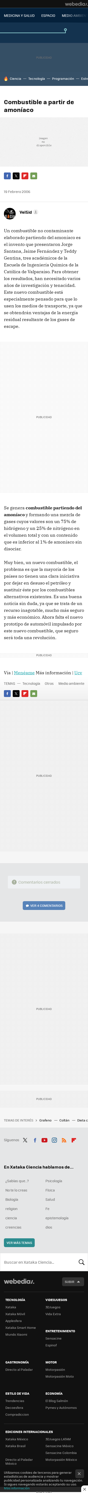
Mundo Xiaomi (16, 1334)
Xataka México (16, 1439)
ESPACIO (48, 15)
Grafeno (45, 1120)
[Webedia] (76, 4)
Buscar (81, 1262)
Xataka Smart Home (20, 1327)
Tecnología (36, 78)
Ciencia (15, 78)
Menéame (24, 673)
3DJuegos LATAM (58, 1439)
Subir (69, 1281)
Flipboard (25, 175)
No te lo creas (16, 1190)
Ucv (78, 673)
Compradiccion (17, 1414)
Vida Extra (53, 1313)
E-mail (33, 175)
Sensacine (53, 1338)
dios (48, 1227)
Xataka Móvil (15, 1313)
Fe (47, 1208)
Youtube (44, 1139)
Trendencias (14, 1400)
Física (50, 1190)
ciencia (11, 1217)
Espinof (51, 1345)
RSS (64, 1139)
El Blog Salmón (56, 1400)
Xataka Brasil (15, 1445)
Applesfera (13, 1320)
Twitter (16, 175)
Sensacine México (59, 1445)
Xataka (10, 1307)
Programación (63, 78)
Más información (17, 1488)
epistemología (56, 1217)
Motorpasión (55, 1369)
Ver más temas (19, 1242)
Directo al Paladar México (19, 1461)
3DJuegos (52, 1307)
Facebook (7, 175)
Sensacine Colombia (61, 1452)
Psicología (53, 1180)
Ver (46, 905)
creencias (13, 1227)
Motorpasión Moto (59, 1376)
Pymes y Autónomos (61, 1407)
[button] (28, 212)
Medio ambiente (71, 683)
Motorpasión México (61, 1459)
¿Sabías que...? (17, 1180)
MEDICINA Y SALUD (19, 15)
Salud (50, 1199)
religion (11, 1208)
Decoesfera (14, 1407)
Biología (11, 1199)
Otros (49, 683)
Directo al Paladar (19, 1369)
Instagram (54, 1139)
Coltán (64, 1120)
